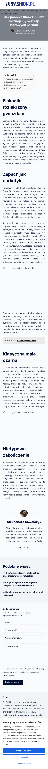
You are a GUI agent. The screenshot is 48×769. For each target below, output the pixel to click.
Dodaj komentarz (13, 646)
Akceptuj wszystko (24, 750)
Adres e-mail (11, 630)
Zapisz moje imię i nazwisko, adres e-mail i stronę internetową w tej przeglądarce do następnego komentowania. (23, 672)
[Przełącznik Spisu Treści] (30, 76)
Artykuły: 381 (24, 547)
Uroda (32, 33)
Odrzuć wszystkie (24, 764)
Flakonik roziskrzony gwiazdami (19, 79)
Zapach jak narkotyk (14, 82)
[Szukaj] (44, 4)
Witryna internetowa (13, 638)
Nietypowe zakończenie (16, 88)
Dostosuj (24, 757)
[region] (24, 743)
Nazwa (8, 622)
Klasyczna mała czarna (16, 85)
